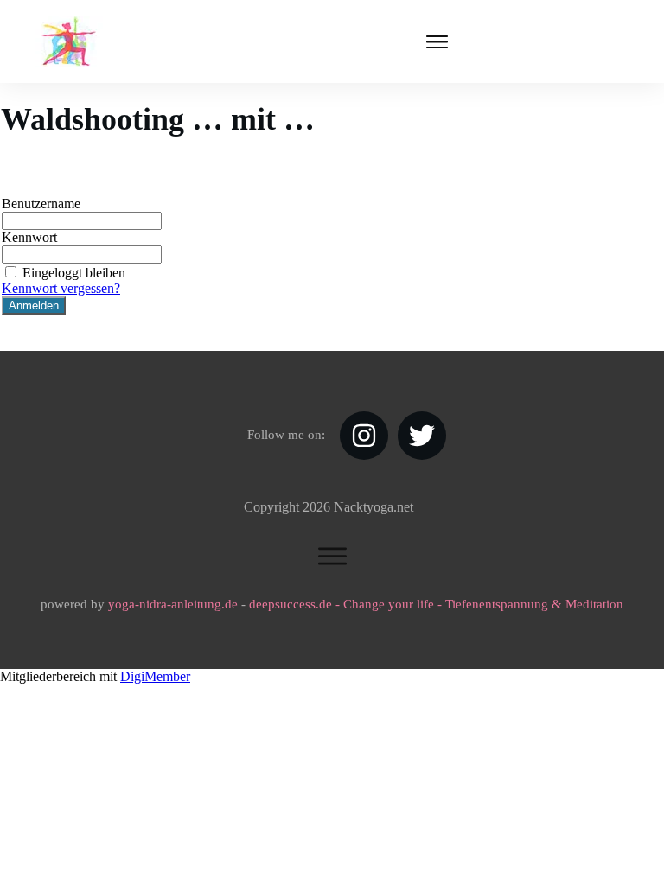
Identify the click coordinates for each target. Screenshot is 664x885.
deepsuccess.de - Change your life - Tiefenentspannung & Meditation (436, 604)
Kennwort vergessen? (61, 288)
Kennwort (29, 237)
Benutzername (41, 203)
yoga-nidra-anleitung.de (173, 604)
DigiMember (155, 676)
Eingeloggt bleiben (73, 272)
